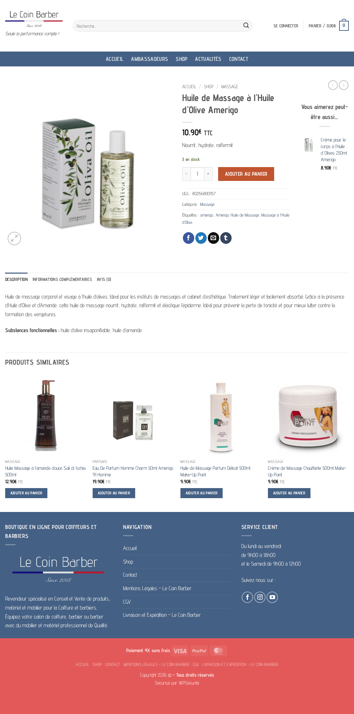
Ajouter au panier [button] (26, 493)
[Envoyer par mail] (213, 238)
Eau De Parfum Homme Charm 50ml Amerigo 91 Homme (133, 471)
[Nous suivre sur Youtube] (272, 597)
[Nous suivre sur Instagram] (260, 597)
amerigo (206, 215)
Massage (229, 86)
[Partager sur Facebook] (188, 238)
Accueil (114, 59)
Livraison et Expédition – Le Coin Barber (162, 615)
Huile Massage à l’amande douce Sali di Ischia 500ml (45, 471)
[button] (285, 26)
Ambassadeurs (149, 59)
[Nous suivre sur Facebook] (247, 597)
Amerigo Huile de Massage (237, 215)
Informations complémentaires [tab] (62, 279)
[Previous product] (343, 85)
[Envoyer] (246, 26)
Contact (238, 59)
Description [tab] (16, 279)
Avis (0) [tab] (104, 279)
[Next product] (333, 85)
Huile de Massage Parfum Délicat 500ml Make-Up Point (215, 471)
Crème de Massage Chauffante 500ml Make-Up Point (307, 471)
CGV (127, 601)
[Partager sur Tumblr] (226, 238)
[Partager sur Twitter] (201, 238)
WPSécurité (189, 683)
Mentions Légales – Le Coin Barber (157, 588)
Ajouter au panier (246, 174)
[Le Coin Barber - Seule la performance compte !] (34, 19)
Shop (181, 59)
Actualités (208, 59)
